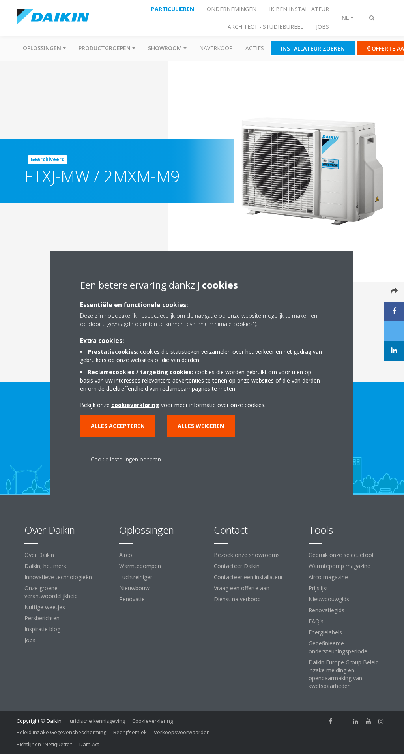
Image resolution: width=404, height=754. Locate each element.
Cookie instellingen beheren (126, 459)
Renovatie (132, 599)
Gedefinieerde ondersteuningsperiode (338, 647)
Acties (254, 48)
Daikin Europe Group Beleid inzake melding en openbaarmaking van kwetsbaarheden (344, 674)
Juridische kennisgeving (97, 720)
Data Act (89, 744)
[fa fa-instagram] (381, 721)
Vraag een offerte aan (241, 588)
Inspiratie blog (42, 629)
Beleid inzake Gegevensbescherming (61, 732)
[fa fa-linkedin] (356, 721)
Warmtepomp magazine (339, 566)
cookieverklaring (135, 405)
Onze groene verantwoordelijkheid (51, 592)
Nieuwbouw (134, 588)
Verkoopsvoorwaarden (182, 732)
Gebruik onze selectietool (341, 555)
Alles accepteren (118, 426)
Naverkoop (216, 48)
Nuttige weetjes (44, 607)
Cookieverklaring (152, 720)
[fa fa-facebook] (330, 721)
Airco (125, 555)
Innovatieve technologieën (58, 577)
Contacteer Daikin (237, 566)
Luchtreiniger (135, 577)
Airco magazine (328, 577)
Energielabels (325, 632)
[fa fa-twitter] (343, 721)
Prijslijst (318, 588)
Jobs (30, 640)
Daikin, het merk (45, 566)
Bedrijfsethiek (130, 732)
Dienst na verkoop (237, 599)
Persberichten (42, 618)
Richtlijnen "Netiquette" (44, 744)
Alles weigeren (201, 426)
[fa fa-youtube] (368, 721)
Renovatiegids (326, 610)
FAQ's (316, 621)
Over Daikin (39, 555)
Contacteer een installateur (248, 577)
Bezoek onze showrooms (247, 555)
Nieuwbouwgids (329, 599)
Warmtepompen (140, 566)
